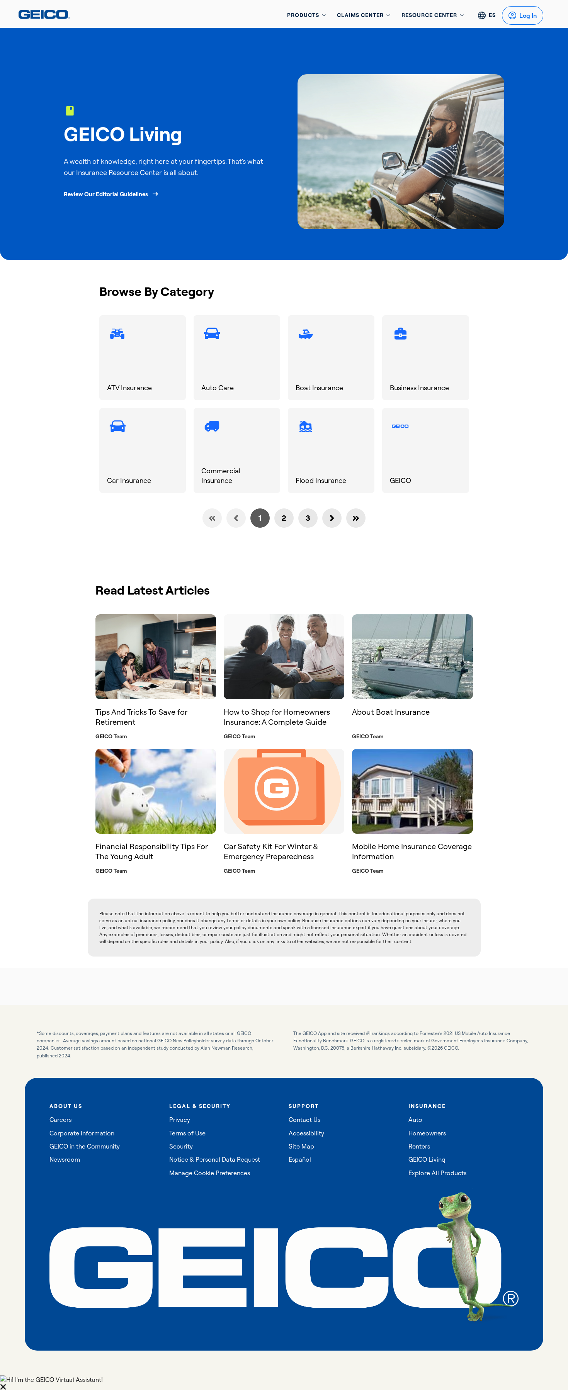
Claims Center (360, 15)
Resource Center (429, 15)
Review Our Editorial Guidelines (106, 194)
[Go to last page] (356, 518)
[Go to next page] (332, 518)
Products (303, 15)
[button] (284, 1382)
